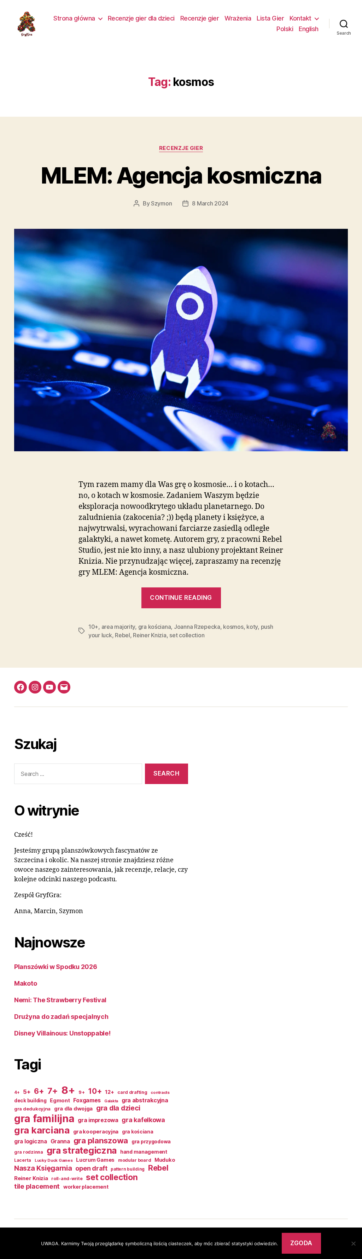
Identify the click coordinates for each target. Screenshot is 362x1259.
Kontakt (300, 18)
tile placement (37, 1186)
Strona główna (74, 18)
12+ (109, 1092)
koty (252, 626)
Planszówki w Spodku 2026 (55, 966)
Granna (60, 1141)
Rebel (122, 635)
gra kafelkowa (143, 1120)
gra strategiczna (82, 1150)
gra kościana (154, 626)
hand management (143, 1152)
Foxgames (87, 1100)
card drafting (132, 1092)
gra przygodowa (151, 1141)
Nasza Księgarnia (43, 1168)
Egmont (60, 1100)
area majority (118, 626)
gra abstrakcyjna (145, 1100)
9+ (81, 1092)
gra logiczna (30, 1141)
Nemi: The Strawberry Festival (60, 1000)
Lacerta (22, 1160)
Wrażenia (237, 18)
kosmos (233, 626)
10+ (93, 626)
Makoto (25, 983)
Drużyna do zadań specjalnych (61, 1016)
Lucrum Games (95, 1160)
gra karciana (42, 1130)
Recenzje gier (199, 18)
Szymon (161, 203)
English (309, 29)
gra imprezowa (98, 1120)
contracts (160, 1092)
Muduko (164, 1160)
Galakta (111, 1101)
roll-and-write (66, 1178)
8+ (68, 1090)
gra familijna (44, 1118)
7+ (52, 1091)
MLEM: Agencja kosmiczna (181, 175)
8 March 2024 (210, 203)
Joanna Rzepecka (197, 626)
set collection (186, 635)
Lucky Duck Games (54, 1160)
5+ (26, 1091)
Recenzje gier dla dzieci (141, 18)
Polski (284, 29)
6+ (38, 1091)
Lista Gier (270, 18)
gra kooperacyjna (96, 1132)
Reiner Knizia (150, 635)
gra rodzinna (28, 1152)
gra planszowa (101, 1140)
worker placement (86, 1187)
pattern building (128, 1169)
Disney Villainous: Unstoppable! (62, 1033)
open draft (91, 1168)
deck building (30, 1100)
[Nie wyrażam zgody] (353, 1243)
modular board (134, 1160)
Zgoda (301, 1243)
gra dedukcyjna (32, 1109)
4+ (16, 1092)
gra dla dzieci (118, 1108)
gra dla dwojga (73, 1108)
